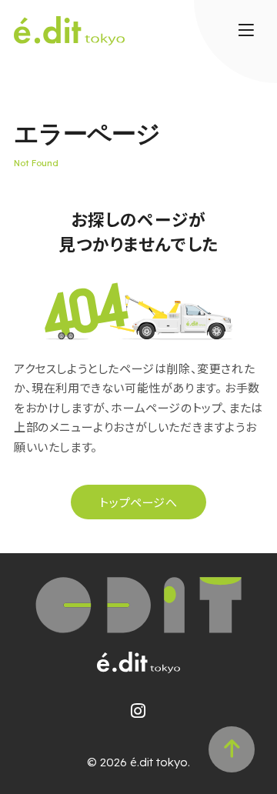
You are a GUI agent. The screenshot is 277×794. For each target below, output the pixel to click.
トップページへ (138, 502)
